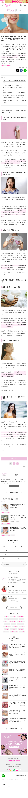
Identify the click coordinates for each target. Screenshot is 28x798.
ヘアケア (3, 554)
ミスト (13, 535)
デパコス (21, 629)
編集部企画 (21, 616)
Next (24, 466)
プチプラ (15, 626)
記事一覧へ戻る (14, 492)
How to (3, 65)
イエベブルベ (7, 626)
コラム (3, 558)
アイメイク (4, 550)
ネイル (17, 554)
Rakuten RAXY (8, 5)
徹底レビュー (12, 621)
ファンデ (6, 631)
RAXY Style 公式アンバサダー (11, 619)
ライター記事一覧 (14, 486)
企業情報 (3, 779)
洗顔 (8, 512)
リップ (13, 624)
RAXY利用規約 (8, 764)
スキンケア (9, 63)
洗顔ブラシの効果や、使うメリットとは (12, 85)
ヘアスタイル (20, 624)
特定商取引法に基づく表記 (13, 766)
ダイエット (13, 629)
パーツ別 (21, 626)
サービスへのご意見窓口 (17, 764)
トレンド (6, 624)
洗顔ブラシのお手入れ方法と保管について (13, 98)
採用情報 (24, 779)
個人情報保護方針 (10, 779)
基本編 (21, 619)
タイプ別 (22, 631)
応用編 (8, 65)
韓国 (5, 621)
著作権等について (18, 779)
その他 (17, 558)
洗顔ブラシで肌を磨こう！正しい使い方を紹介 (14, 92)
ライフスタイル (14, 631)
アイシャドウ (20, 621)
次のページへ (14, 459)
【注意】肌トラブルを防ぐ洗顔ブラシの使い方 (14, 95)
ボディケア (18, 550)
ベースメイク (18, 546)
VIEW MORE (14, 608)
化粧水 (8, 535)
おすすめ (13, 616)
